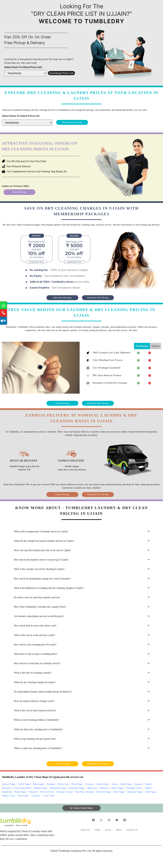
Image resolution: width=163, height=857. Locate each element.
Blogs (119, 829)
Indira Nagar (126, 784)
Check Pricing (19, 192)
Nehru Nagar (20, 792)
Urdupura (36, 796)
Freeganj (89, 784)
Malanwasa (92, 788)
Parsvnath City (47, 792)
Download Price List (61, 73)
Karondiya (6, 788)
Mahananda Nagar (58, 788)
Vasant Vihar (49, 796)
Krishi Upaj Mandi (22, 788)
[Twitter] (117, 820)
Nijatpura (33, 792)
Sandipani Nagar (135, 792)
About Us (85, 829)
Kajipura (138, 784)
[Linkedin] (125, 820)
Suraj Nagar (23, 796)
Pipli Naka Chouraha (84, 792)
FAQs (97, 829)
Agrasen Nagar (8, 784)
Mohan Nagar (117, 788)
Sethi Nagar (150, 792)
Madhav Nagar (40, 788)
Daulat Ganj (63, 784)
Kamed (148, 784)
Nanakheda (7, 792)
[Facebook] (93, 820)
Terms (108, 829)
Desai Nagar (77, 784)
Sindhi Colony (8, 796)
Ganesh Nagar (102, 784)
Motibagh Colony (134, 788)
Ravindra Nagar (104, 792)
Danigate (51, 784)
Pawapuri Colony (64, 792)
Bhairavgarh (38, 784)
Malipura (104, 788)
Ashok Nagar (24, 784)
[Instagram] (109, 820)
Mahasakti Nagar (77, 788)
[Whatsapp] (101, 820)
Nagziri (148, 788)
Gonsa (114, 784)
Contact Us (132, 829)
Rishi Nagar (119, 792)
